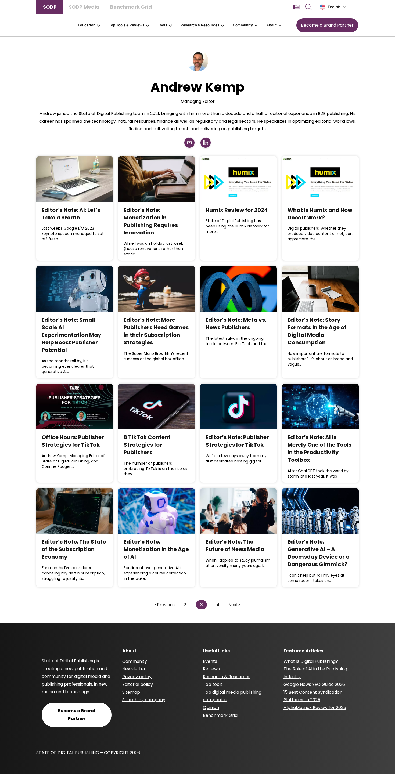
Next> (234, 605)
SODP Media (84, 6)
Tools (162, 25)
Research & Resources (200, 25)
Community (243, 25)
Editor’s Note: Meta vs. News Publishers (236, 323)
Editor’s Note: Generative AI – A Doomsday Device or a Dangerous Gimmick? (319, 553)
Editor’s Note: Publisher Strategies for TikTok (237, 441)
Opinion (211, 707)
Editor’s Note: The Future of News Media (235, 545)
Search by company (143, 700)
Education (86, 25)
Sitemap (131, 692)
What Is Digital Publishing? (310, 661)
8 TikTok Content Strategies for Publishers (147, 444)
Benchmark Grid (131, 6)
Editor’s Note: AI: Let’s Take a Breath (71, 213)
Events (210, 661)
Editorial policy (137, 684)
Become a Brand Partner (327, 25)
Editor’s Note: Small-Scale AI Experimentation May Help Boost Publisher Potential (71, 335)
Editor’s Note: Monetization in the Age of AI (156, 549)
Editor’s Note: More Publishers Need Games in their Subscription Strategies (156, 331)
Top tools (213, 684)
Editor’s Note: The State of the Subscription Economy (74, 549)
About (271, 25)
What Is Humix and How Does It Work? (320, 213)
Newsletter (134, 669)
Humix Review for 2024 (237, 210)
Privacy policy (137, 677)
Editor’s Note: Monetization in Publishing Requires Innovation (151, 221)
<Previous (165, 605)
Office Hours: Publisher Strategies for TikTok (73, 441)
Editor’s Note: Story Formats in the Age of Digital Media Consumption (317, 331)
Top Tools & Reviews (126, 25)
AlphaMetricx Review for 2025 (314, 707)
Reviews (211, 669)
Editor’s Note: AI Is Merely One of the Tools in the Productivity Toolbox (319, 448)
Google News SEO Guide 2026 (314, 684)
